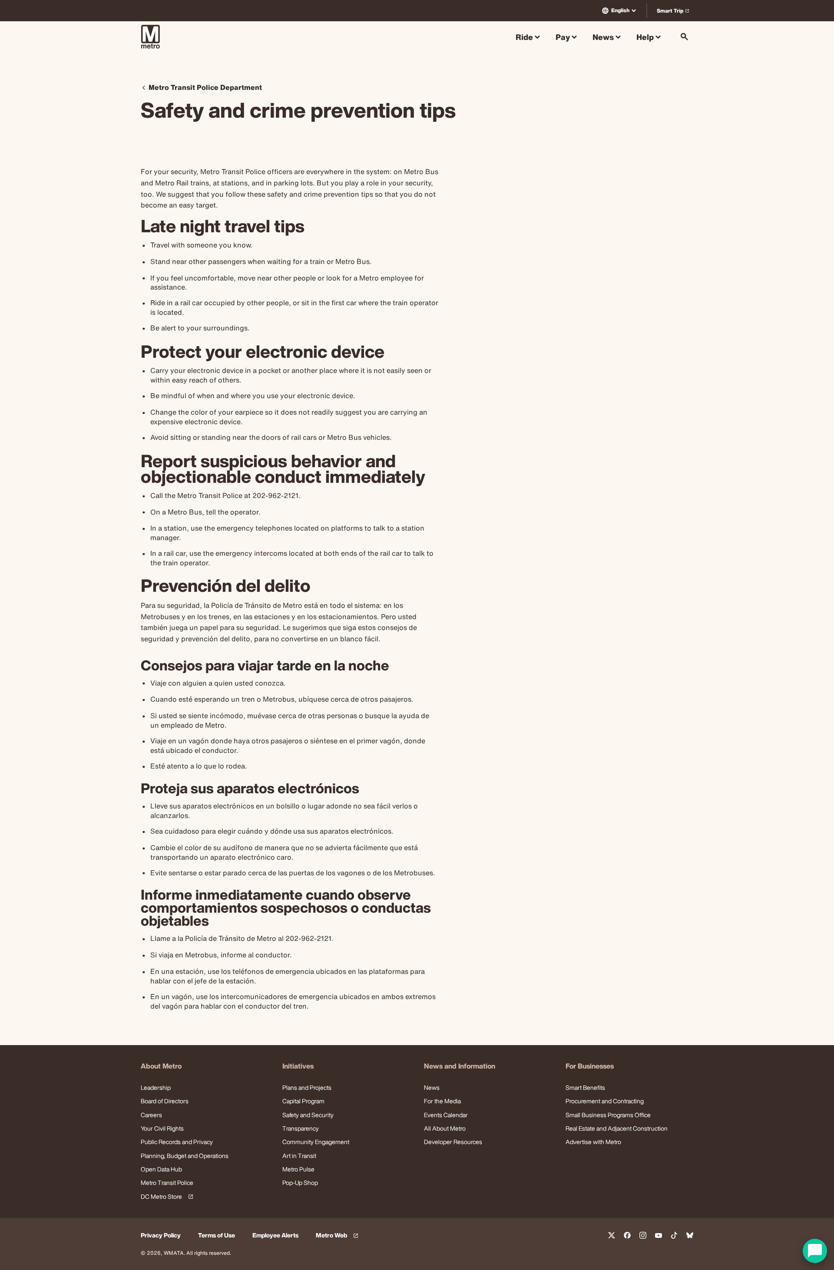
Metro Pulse (298, 1169)
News (432, 1087)
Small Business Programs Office (608, 1114)
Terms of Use (216, 1235)
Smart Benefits (585, 1087)
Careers (151, 1114)
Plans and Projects (306, 1087)
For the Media (442, 1100)
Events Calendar (446, 1114)
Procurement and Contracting (605, 1100)
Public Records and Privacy (177, 1141)
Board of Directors (165, 1100)
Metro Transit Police (167, 1182)
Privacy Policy (161, 1235)
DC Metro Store (165, 1197)
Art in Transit (299, 1155)
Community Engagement (315, 1141)
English (620, 10)
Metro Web (338, 1235)
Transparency (300, 1128)
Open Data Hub (161, 1169)
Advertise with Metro (593, 1141)
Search (684, 37)
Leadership (156, 1087)
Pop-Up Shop (300, 1182)
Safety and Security (308, 1114)
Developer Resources (453, 1141)
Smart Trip (674, 12)
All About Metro (445, 1128)
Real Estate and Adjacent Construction (617, 1128)
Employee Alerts (275, 1235)
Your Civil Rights (162, 1128)
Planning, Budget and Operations (184, 1155)
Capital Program (303, 1100)
